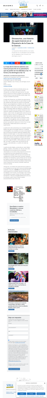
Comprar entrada (8, 86)
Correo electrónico (12, 327)
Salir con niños (16, 11)
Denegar (31, 393)
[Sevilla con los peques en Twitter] (6, 5)
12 (37, 70)
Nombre (9, 323)
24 (35, 74)
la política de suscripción (20, 342)
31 (35, 76)
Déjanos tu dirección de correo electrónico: (16, 214)
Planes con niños (37, 9)
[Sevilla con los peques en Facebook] (4, 5)
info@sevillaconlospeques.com (14, 361)
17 (35, 72)
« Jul (36, 78)
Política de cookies (10, 393)
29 (41, 74)
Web (9, 331)
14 (40, 70)
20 (38, 72)
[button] (44, 383)
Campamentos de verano (26, 9)
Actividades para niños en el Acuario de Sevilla (18, 266)
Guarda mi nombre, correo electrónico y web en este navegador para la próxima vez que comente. (18, 365)
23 (42, 72)
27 (38, 74)
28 (40, 74)
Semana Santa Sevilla (14, 9)
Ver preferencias (40, 393)
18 (36, 72)
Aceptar (22, 393)
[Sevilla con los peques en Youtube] (10, 5)
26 (37, 74)
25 (36, 74)
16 (42, 70)
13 (38, 70)
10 (35, 70)
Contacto (32, 11)
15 (41, 70)
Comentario (10, 335)
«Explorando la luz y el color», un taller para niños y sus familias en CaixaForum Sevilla (17, 285)
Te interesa (24, 11)
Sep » (41, 78)
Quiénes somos (9, 392)
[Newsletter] (40, 5)
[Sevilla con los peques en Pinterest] (8, 5)
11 (36, 70)
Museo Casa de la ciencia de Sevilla (12, 78)
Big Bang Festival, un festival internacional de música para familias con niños (16, 247)
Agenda (6, 9)
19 (37, 72)
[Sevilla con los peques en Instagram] (12, 5)
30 (42, 74)
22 (41, 72)
